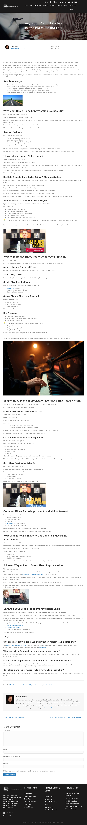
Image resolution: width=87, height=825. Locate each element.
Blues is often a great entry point (16, 645)
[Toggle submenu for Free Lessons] (40, 6)
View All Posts (28, 807)
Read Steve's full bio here (49, 708)
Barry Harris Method (51, 810)
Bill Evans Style (49, 807)
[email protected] (13, 803)
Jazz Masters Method (72, 798)
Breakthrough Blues (71, 801)
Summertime (48, 799)
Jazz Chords (28, 793)
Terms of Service (60, 822)
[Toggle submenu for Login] (75, 9)
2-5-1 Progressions (30, 801)
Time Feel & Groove (49, 685)
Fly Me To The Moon (51, 802)
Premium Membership (72, 803)
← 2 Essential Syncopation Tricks (13, 717)
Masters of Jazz (37, 685)
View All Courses (71, 809)
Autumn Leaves (49, 796)
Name (5, 749)
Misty (46, 804)
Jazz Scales (27, 804)
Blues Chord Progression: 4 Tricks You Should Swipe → (67, 717)
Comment (7, 730)
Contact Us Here (8, 807)
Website (6, 764)
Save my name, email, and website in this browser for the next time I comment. (30, 771)
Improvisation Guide (30, 796)
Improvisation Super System (74, 806)
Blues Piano (13, 685)
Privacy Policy (53, 822)
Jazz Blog (29, 685)
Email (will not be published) (12, 756)
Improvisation (22, 685)
